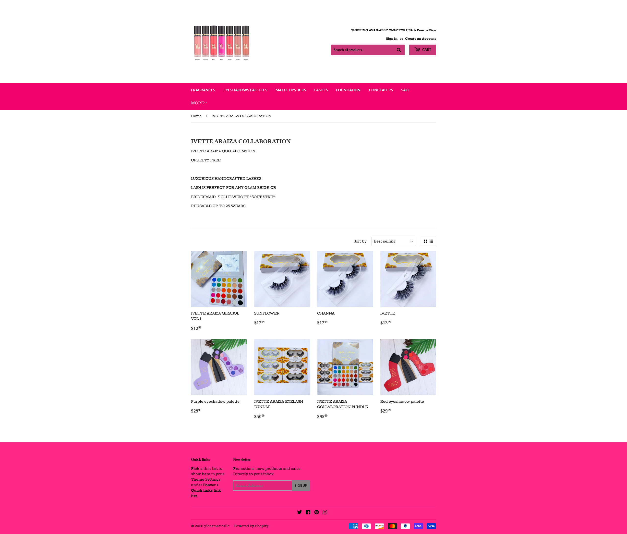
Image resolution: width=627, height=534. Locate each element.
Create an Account (420, 38)
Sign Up (301, 485)
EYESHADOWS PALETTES (245, 90)
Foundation (348, 90)
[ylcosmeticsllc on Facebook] (308, 513)
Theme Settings (205, 479)
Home (196, 116)
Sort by (360, 241)
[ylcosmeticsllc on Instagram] (325, 513)
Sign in (392, 38)
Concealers (381, 90)
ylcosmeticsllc (216, 526)
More (197, 103)
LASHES (321, 90)
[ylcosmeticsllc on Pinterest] (316, 513)
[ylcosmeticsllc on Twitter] (299, 513)
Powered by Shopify (251, 526)
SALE (405, 90)
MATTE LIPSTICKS (291, 90)
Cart (426, 50)
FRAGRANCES (203, 90)
